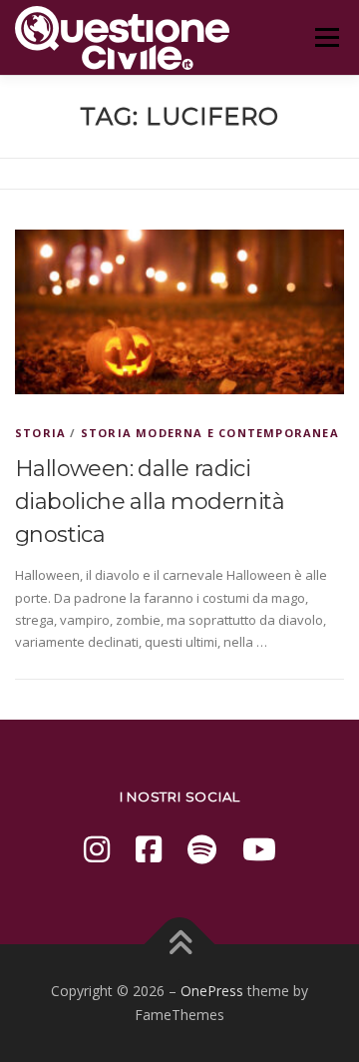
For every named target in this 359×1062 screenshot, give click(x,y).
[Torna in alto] (180, 944)
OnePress (211, 990)
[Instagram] (97, 848)
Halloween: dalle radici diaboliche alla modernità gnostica (149, 501)
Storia (40, 432)
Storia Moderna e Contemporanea (210, 432)
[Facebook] (149, 848)
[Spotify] (201, 848)
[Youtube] (259, 848)
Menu (326, 37)
